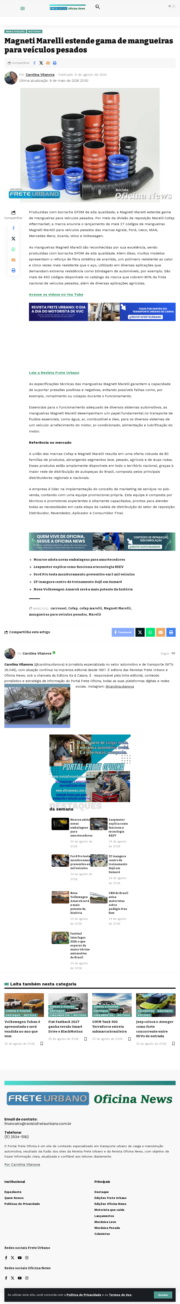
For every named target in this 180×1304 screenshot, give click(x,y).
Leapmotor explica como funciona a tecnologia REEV (79, 567)
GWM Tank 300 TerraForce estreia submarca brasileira (109, 1026)
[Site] (173, 653)
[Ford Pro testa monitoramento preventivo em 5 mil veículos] (60, 860)
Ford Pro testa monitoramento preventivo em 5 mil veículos (84, 574)
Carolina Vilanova (40, 75)
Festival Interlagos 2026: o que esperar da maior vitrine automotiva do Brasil (80, 945)
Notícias (34, 31)
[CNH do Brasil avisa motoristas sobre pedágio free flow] (99, 897)
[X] (12, 1258)
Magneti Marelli (117, 608)
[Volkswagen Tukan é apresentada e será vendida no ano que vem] (24, 1005)
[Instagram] (27, 1258)
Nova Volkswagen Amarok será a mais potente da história (83, 589)
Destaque (13, 1015)
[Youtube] (19, 1258)
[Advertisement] (102, 333)
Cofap (73, 608)
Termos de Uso (120, 1295)
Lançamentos (60, 1015)
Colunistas (146, 1011)
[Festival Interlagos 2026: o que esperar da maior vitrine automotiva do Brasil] (60, 938)
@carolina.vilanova (120, 686)
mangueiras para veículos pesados (58, 614)
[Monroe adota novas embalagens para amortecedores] (60, 824)
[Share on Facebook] (34, 63)
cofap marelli (90, 608)
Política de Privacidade (84, 1295)
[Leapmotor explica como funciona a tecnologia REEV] (99, 824)
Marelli (95, 614)
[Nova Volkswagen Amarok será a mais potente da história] (60, 897)
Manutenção (15, 31)
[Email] (48, 63)
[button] (163, 1294)
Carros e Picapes (18, 1011)
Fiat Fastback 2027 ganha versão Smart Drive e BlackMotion (65, 1026)
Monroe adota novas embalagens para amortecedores (79, 560)
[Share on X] (41, 63)
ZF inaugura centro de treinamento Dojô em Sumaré (78, 582)
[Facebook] (6, 1258)
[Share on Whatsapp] (13, 249)
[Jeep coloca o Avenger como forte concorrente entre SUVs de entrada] (156, 1005)
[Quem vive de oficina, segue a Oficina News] (102, 541)
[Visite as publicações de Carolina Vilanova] (9, 653)
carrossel (58, 608)
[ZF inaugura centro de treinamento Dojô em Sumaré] (99, 860)
